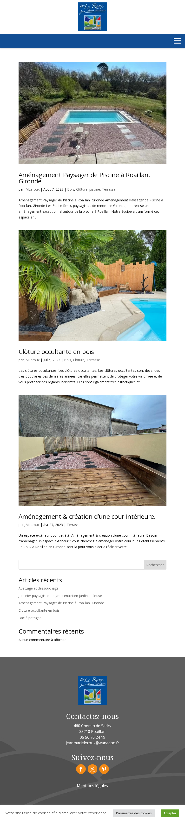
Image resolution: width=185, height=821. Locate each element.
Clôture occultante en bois (56, 351)
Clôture (81, 189)
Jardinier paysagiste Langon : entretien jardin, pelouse (60, 595)
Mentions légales (92, 785)
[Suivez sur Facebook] (81, 769)
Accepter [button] (170, 813)
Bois (70, 189)
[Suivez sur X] (92, 769)
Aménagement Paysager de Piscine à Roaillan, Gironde (84, 177)
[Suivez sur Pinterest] (104, 769)
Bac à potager (30, 618)
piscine (94, 189)
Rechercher (155, 565)
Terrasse (109, 189)
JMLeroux (32, 189)
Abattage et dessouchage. (39, 588)
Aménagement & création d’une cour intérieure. (87, 516)
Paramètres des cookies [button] (134, 813)
